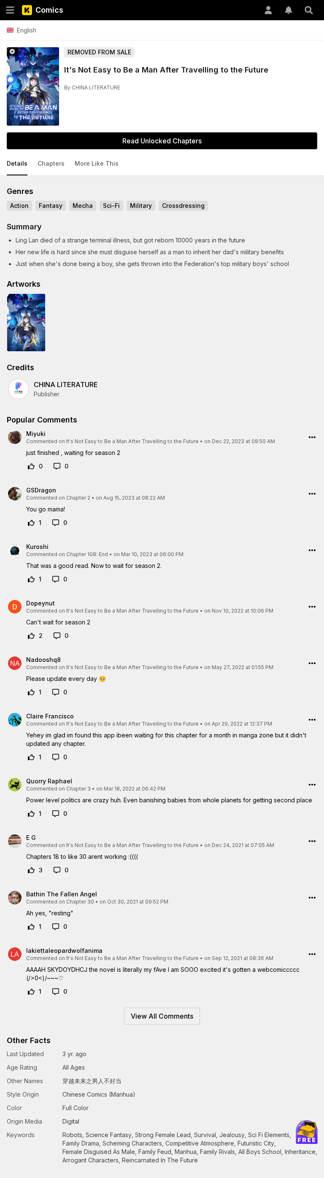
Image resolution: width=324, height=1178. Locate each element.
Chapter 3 (78, 788)
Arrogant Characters (90, 1160)
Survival (205, 1134)
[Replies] (57, 466)
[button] (17, 164)
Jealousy (232, 1134)
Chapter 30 (80, 901)
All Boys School (259, 1151)
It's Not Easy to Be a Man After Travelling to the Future (132, 441)
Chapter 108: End (87, 554)
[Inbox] (288, 10)
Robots (72, 1134)
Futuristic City (256, 1143)
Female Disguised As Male (98, 1151)
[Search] (308, 10)
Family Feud (154, 1151)
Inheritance (300, 1151)
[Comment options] (312, 437)
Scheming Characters (132, 1143)
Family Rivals (217, 1151)
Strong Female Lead (163, 1134)
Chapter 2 (78, 498)
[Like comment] (31, 466)
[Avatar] (268, 10)
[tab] (17, 164)
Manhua (186, 1151)
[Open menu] (10, 10)
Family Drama (80, 1143)
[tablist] (162, 164)
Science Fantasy (109, 1134)
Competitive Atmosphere (199, 1143)
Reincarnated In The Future (160, 1160)
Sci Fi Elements (268, 1134)
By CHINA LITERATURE (92, 87)
